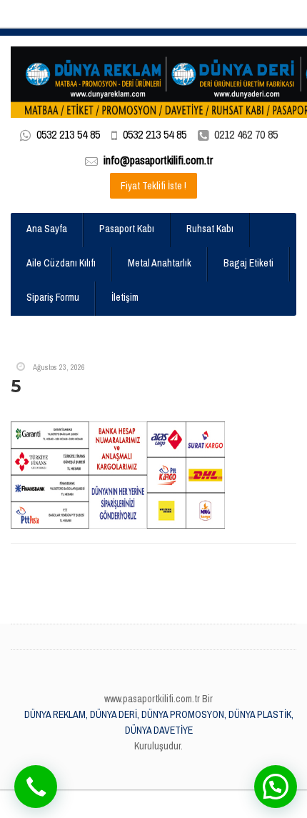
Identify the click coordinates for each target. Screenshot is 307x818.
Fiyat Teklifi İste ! (153, 185)
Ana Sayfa (46, 228)
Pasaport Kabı (126, 228)
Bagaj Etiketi (248, 262)
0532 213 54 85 (68, 134)
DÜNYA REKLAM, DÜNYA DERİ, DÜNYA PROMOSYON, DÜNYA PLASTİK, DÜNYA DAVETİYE (158, 722)
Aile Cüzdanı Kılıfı (61, 262)
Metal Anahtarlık (159, 262)
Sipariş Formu (52, 297)
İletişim (125, 297)
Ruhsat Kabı (209, 228)
